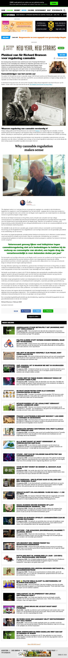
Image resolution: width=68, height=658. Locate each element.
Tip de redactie (5, 653)
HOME (3, 10)
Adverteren (4, 650)
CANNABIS (9, 10)
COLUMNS (31, 10)
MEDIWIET (17, 10)
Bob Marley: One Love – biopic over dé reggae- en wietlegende (38, 38)
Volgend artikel (33, 316)
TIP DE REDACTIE (57, 10)
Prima (54, 3)
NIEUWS (23, 10)
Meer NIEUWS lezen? (34, 644)
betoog (37, 131)
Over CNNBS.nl (15, 650)
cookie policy (44, 4)
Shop (49, 10)
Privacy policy (51, 650)
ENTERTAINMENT (40, 10)
